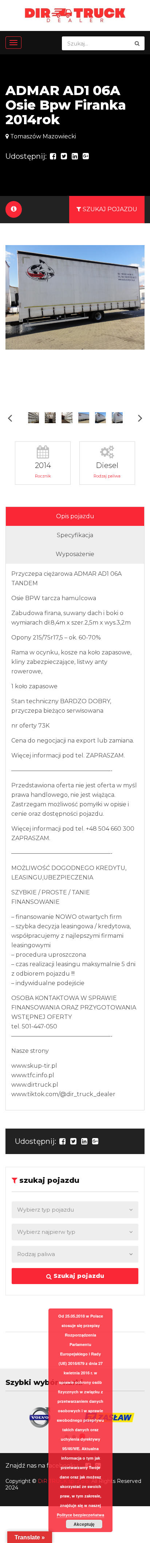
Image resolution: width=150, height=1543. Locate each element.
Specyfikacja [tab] (75, 535)
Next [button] (140, 418)
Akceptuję (84, 1524)
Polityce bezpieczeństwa (80, 1515)
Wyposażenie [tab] (75, 554)
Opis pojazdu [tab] (75, 516)
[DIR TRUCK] (75, 14)
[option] (75, 297)
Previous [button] (9, 418)
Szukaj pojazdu (78, 1275)
